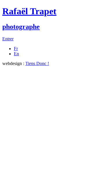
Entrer (8, 38)
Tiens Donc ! (37, 63)
